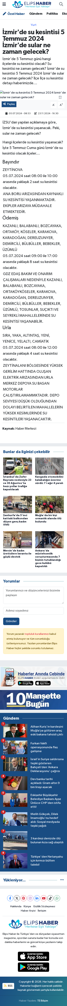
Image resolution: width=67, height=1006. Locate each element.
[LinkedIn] (37, 898)
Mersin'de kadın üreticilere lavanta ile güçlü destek (17, 553)
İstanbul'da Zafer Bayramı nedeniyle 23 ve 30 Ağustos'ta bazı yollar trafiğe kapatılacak (17, 483)
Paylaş (11, 104)
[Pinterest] (23, 898)
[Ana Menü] (4, 4)
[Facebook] (10, 898)
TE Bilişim (42, 1000)
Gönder (11, 621)
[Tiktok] (50, 898)
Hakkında (15, 906)
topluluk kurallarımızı (37, 634)
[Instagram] (30, 898)
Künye (27, 906)
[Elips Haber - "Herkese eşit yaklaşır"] (31, 4)
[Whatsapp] (57, 898)
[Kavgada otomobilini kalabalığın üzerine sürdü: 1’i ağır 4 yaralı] (49, 466)
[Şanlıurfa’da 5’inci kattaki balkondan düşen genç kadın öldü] (17, 504)
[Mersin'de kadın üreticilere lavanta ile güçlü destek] (17, 539)
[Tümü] (62, 880)
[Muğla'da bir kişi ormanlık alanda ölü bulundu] (49, 504)
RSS (9, 985)
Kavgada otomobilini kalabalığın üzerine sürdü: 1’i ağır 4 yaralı (49, 480)
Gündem (35, 13)
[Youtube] (44, 898)
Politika (52, 13)
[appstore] (33, 957)
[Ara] (61, 4)
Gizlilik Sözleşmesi (44, 906)
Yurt (33, 25)
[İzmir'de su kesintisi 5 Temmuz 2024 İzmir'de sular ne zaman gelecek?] (33, 95)
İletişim (42, 910)
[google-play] (33, 968)
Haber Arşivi (28, 910)
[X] (17, 898)
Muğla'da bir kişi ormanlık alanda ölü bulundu (48, 518)
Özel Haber (16, 14)
